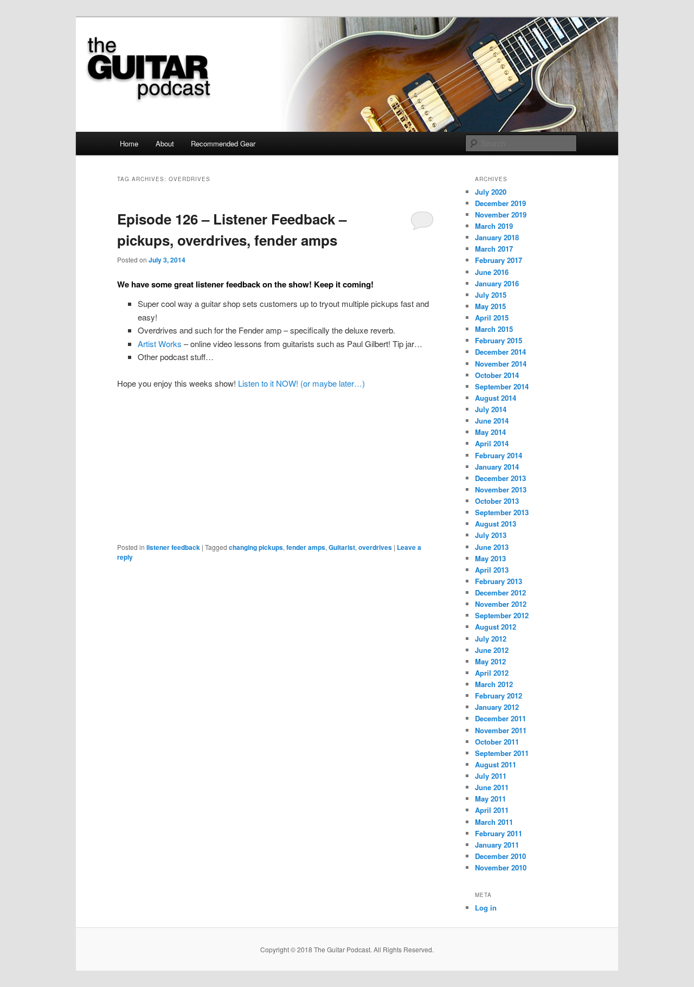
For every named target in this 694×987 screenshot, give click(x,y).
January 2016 (497, 283)
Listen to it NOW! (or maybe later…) (301, 383)
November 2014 (500, 363)
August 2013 (495, 523)
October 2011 (497, 741)
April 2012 (492, 673)
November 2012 (500, 604)
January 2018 (497, 237)
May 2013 (490, 558)
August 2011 (495, 764)
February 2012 (498, 695)
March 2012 (494, 684)
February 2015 (498, 340)
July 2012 (490, 638)
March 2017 (494, 248)
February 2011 (498, 833)
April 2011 (492, 810)
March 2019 (494, 226)
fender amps (305, 547)
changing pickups (256, 547)
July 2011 (490, 776)
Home (129, 143)
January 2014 (497, 467)
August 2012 (495, 626)
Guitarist (342, 547)
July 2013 (490, 535)
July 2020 (490, 192)
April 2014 (492, 443)
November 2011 (500, 730)
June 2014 (492, 420)
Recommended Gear (223, 143)
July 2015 (490, 295)
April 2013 (492, 570)
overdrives (375, 547)
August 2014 (495, 398)
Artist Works (160, 343)
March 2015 (494, 329)
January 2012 (497, 707)
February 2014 (498, 455)
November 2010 (500, 867)
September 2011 (502, 753)
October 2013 (497, 501)
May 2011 (490, 798)
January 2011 (497, 844)
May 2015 (490, 306)
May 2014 (490, 432)
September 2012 (502, 615)
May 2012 (490, 661)
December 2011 (500, 718)
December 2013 (500, 478)
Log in (486, 907)
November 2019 (500, 214)
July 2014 (490, 409)
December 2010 (500, 856)
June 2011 (492, 787)
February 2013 (498, 581)
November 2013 (500, 489)
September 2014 (502, 386)
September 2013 (502, 512)
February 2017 (498, 260)
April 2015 (492, 317)
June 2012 (492, 650)
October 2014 (497, 375)
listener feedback (173, 547)
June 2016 (492, 272)
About (165, 143)
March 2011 (494, 822)
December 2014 (500, 352)
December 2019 (500, 203)
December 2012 (500, 592)
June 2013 (492, 547)
